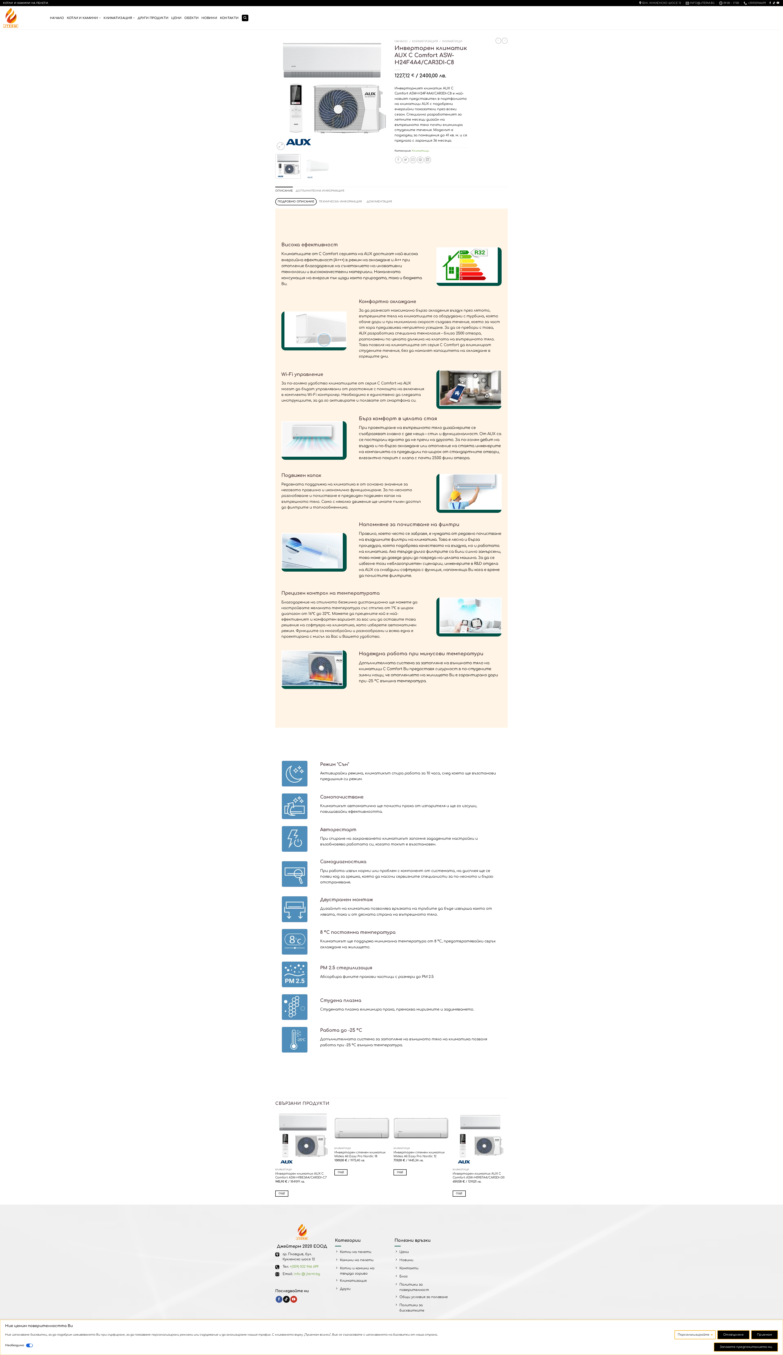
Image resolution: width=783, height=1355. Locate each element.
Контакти (229, 18)
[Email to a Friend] (413, 160)
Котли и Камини (82, 18)
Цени (176, 18)
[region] (391, 1337)
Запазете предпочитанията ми (746, 1346)
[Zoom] (281, 146)
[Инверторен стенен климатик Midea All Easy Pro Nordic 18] (361, 1128)
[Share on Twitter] (405, 160)
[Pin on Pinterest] (420, 160)
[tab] (296, 201)
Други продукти (153, 18)
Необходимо (14, 1345)
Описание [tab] (284, 190)
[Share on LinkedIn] (427, 160)
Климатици (452, 41)
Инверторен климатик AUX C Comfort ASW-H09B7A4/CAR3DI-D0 (478, 1175)
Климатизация (118, 18)
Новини (209, 18)
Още (282, 1193)
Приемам (764, 1334)
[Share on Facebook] (398, 160)
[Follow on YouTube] (778, 3)
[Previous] (282, 94)
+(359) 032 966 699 (304, 1266)
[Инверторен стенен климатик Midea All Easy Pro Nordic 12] (421, 1128)
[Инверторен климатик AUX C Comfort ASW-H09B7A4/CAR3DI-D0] (480, 1138)
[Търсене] (245, 18)
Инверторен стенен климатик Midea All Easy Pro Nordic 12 (419, 1154)
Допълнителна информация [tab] (320, 190)
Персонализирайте (694, 1334)
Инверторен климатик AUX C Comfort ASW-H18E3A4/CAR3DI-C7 (301, 1175)
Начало (57, 18)
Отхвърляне (733, 1334)
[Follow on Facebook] (770, 3)
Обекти (191, 18)
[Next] (381, 94)
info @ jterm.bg (307, 1274)
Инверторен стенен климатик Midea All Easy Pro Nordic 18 (360, 1154)
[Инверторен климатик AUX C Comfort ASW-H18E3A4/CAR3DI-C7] (302, 1138)
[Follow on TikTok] (774, 3)
